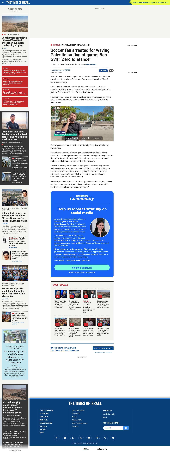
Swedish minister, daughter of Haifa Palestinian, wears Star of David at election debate (89, 332)
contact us (75, 426)
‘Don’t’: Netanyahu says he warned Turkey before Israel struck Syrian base (60, 304)
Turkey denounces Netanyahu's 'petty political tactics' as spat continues (13, 83)
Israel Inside (44, 417)
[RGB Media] (86, 449)
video (42, 432)
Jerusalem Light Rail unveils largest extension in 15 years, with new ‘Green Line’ (14, 357)
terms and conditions (78, 410)
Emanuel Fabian (17, 142)
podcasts (43, 429)
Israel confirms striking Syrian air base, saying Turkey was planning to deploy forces (75, 332)
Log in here (109, 352)
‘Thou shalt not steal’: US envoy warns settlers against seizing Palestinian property (14, 433)
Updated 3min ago (13, 34)
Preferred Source (91, 64)
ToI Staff (4, 48)
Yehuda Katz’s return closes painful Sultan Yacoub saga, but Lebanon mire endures (17, 241)
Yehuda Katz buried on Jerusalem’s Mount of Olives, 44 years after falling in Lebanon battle (14, 217)
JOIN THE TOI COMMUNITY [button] (103, 348)
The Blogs (43, 426)
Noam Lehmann (22, 437)
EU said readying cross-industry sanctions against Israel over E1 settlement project (103, 304)
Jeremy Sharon (57, 70)
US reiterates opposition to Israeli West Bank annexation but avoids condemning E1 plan (14, 41)
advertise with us (77, 420)
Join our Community (141, 2)
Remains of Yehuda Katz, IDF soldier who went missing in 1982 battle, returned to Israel (20, 255)
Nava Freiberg (13, 247)
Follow (68, 70)
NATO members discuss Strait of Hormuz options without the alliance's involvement (13, 102)
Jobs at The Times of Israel (79, 423)
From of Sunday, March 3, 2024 (76, 45)
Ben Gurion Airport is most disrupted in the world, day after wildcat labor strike (103, 332)
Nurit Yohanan (7, 142)
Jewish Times (44, 413)
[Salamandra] (102, 449)
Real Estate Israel (46, 423)
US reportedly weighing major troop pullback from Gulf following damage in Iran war (75, 305)
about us (74, 417)
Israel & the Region (46, 410)
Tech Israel (44, 420)
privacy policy (76, 413)
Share (104, 70)
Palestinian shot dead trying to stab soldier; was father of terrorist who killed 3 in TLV (20, 161)
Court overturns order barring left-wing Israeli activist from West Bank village (19, 176)
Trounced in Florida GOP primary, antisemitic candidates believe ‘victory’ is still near (89, 306)
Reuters (7, 437)
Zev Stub (15, 365)
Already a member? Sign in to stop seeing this (82, 272)
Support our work (82, 267)
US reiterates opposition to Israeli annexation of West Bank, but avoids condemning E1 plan (14, 72)
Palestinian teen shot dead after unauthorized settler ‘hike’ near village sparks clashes (14, 135)
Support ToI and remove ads (160, 2)
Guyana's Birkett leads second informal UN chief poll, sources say (14, 93)
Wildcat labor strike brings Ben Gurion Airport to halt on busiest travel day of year (60, 332)
